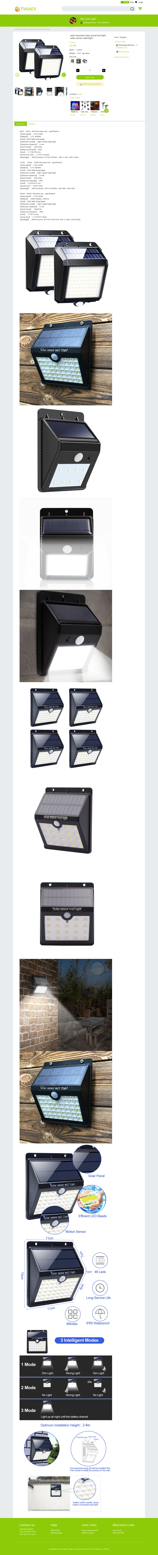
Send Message (56, 1533)
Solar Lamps (45, 29)
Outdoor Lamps (20, 29)
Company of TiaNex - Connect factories (73, 1549)
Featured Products (121, 57)
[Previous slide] (17, 75)
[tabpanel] (79, 820)
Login (141, 2)
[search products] (132, 9)
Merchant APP (118, 1533)
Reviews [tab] (32, 124)
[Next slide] (64, 75)
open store (117, 1530)
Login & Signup (88, 1533)
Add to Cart (89, 77)
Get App (126, 2)
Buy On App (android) (91, 84)
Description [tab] (20, 124)
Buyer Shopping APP (90, 1530)
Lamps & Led (33, 29)
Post (132, 2)
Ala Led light (88, 19)
